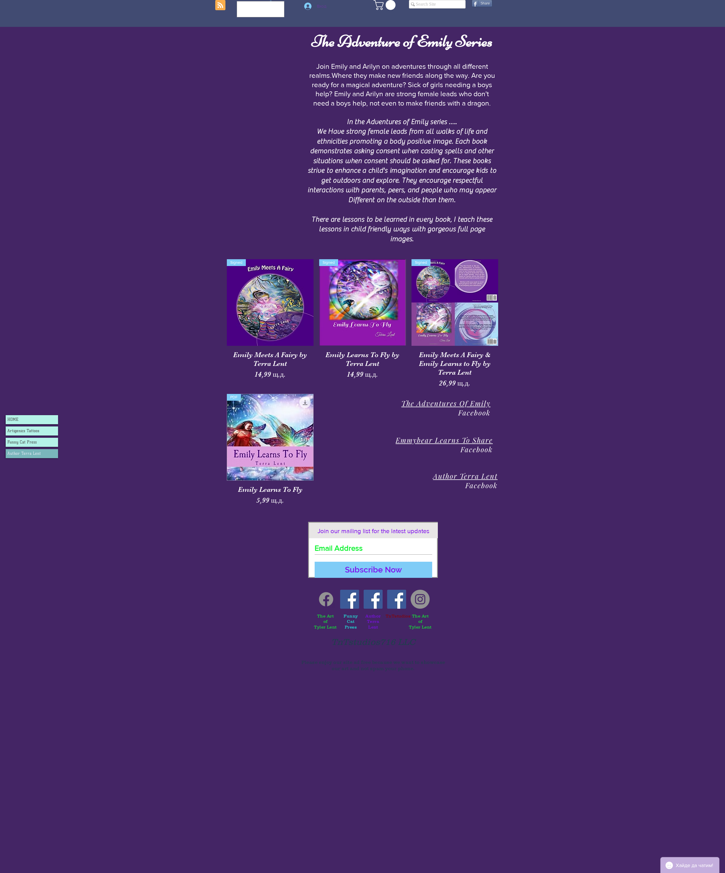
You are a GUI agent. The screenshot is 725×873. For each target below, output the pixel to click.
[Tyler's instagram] (420, 599)
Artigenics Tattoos (23, 430)
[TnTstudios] (396, 599)
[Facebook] (326, 599)
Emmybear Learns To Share (444, 440)
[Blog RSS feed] (220, 5)
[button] (386, 5)
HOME (12, 419)
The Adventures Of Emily (446, 403)
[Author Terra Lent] (373, 599)
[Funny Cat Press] (349, 599)
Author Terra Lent (24, 453)
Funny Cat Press (22, 442)
